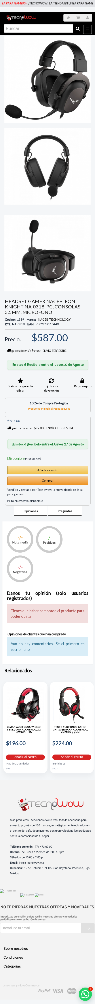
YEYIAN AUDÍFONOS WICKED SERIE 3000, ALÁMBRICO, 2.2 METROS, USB (24, 730)
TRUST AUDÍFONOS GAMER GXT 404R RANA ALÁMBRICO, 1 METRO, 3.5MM (70, 730)
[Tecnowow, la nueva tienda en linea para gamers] (21, 17)
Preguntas (65, 511)
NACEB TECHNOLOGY (54, 319)
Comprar (48, 480)
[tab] (31, 511)
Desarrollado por (21, 985)
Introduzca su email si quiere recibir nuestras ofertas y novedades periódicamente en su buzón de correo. (38, 918)
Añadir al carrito (25, 757)
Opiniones (31, 511)
